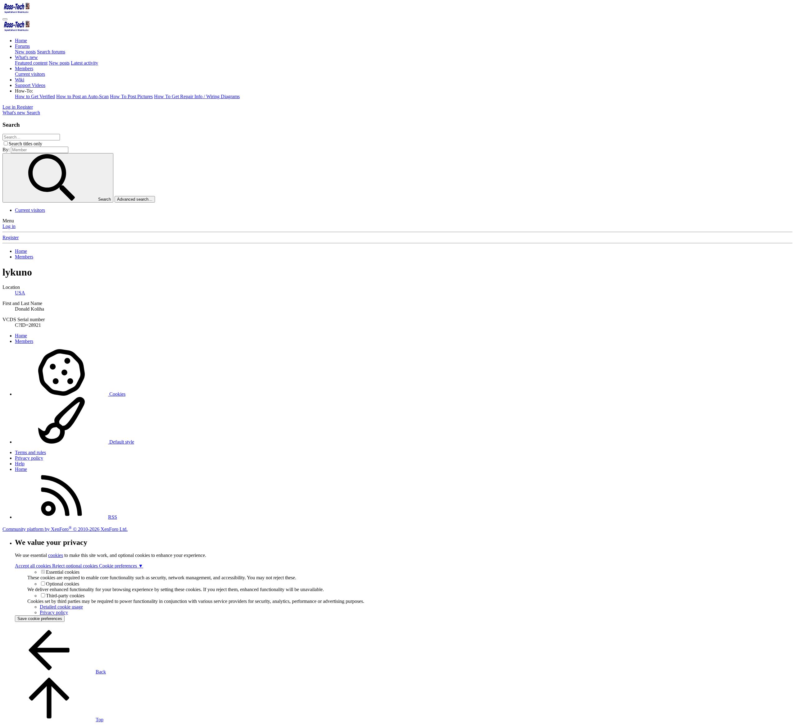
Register (10, 237)
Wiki (19, 79)
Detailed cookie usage (61, 606)
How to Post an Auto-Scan (82, 96)
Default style (121, 442)
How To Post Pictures (131, 96)
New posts (25, 51)
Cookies (116, 394)
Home (21, 40)
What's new (26, 57)
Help (20, 463)
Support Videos (30, 85)
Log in (9, 226)
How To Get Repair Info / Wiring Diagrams (197, 96)
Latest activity (84, 63)
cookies (55, 555)
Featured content (31, 63)
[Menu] (4, 19)
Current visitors (30, 74)
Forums (22, 46)
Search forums (51, 51)
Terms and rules (30, 452)
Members (24, 68)
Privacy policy (29, 458)
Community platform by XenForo (65, 529)
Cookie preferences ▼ (121, 565)
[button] (24, 90)
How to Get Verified (35, 96)
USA (20, 292)
